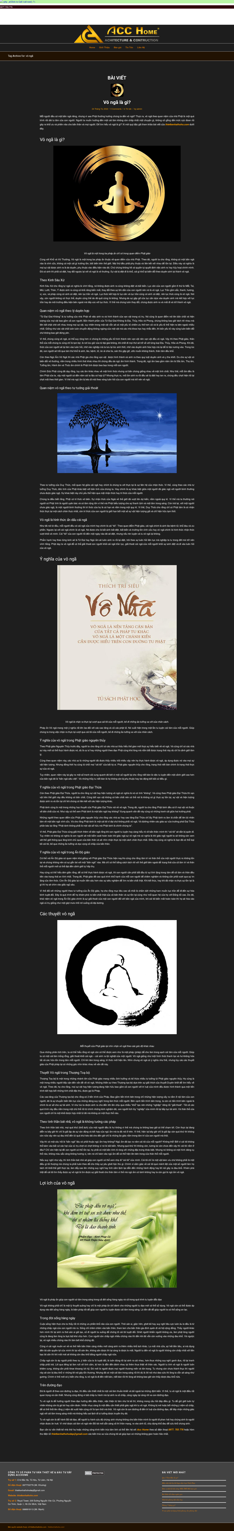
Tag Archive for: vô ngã (20, 55)
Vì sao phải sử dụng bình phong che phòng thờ (179, 1510)
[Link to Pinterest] (214, 1526)
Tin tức (128, 108)
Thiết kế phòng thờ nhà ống (172, 1499)
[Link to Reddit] (218, 1526)
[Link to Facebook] (209, 1526)
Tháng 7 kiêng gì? (169, 1505)
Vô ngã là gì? (117, 102)
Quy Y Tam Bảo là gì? (170, 1477)
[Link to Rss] (223, 1526)
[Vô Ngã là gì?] (117, 90)
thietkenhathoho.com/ (56, 1527)
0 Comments (115, 108)
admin (139, 108)
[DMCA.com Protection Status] (94, 1474)
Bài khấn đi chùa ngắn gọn (172, 1494)
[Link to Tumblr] (204, 1526)
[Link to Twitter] (199, 1526)
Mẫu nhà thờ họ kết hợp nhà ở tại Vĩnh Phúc (178, 1483)
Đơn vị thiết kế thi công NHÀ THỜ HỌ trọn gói (179, 1488)
